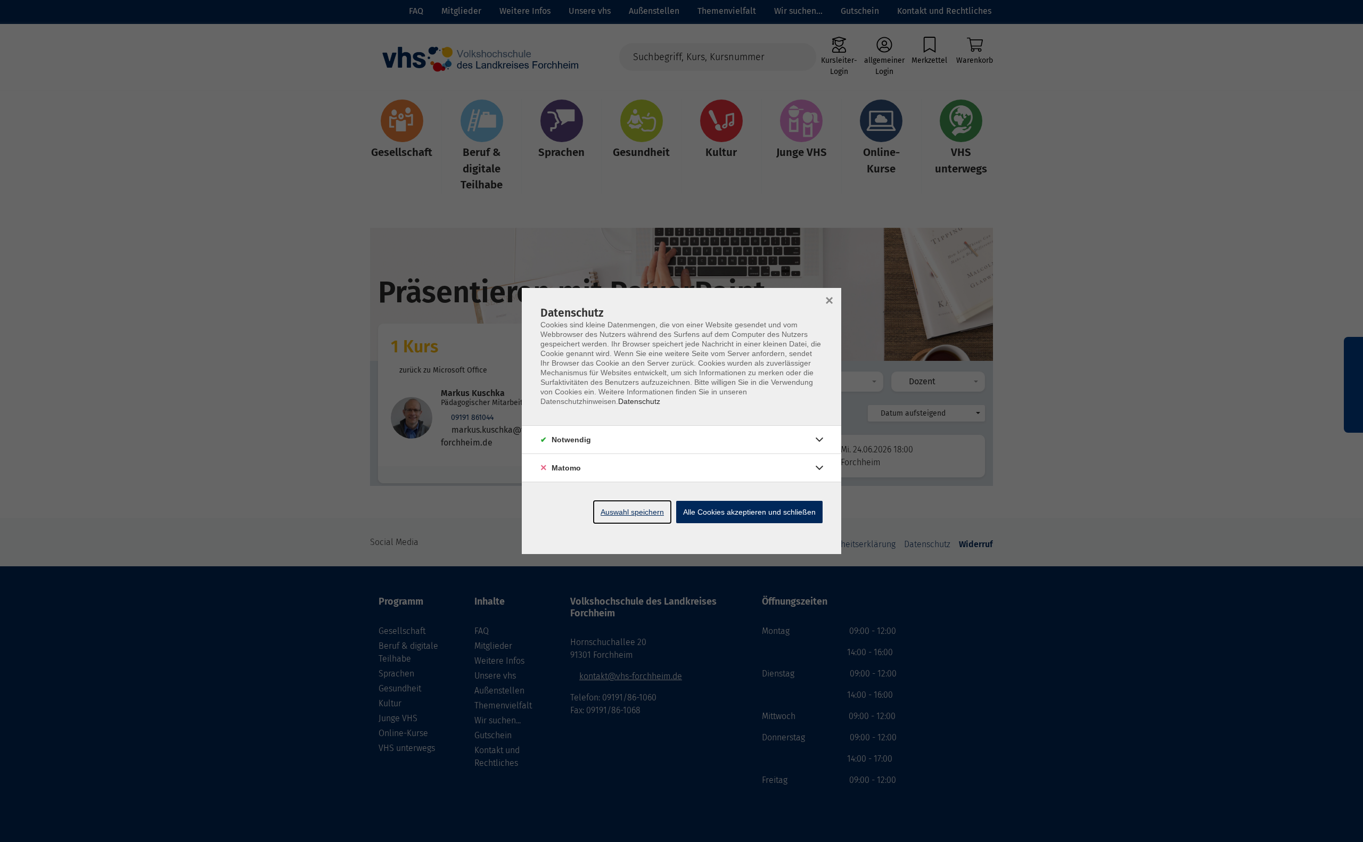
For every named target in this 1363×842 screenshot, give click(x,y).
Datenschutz (639, 401)
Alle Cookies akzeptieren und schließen (749, 512)
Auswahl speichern (632, 512)
